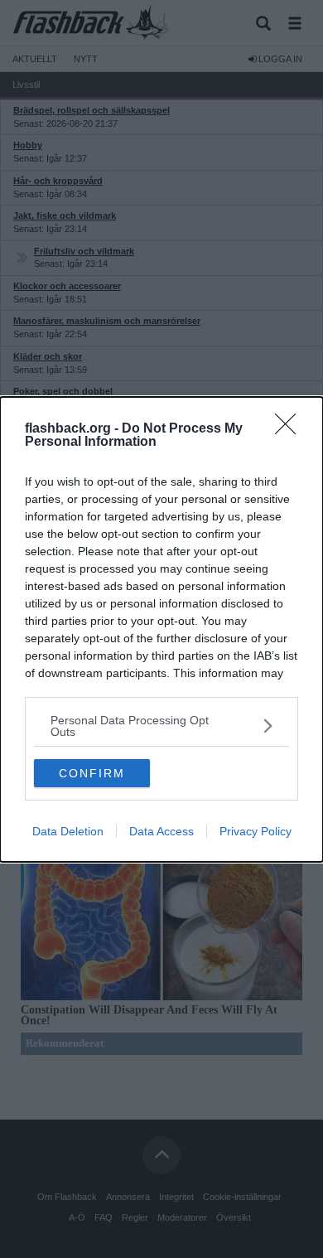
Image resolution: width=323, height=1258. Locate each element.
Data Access (161, 831)
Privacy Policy (255, 831)
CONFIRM (92, 773)
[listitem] (161, 726)
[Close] (290, 429)
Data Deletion (68, 831)
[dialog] (161, 629)
